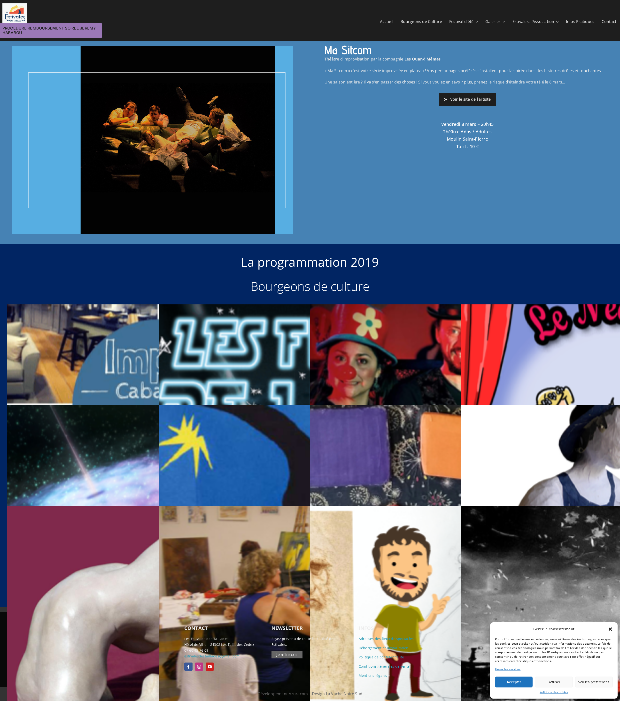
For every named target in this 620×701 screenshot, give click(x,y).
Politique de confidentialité (381, 657)
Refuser (554, 682)
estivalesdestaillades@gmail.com (212, 656)
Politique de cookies (554, 692)
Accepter (514, 682)
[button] (610, 629)
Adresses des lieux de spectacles (386, 638)
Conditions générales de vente (384, 666)
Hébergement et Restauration (383, 648)
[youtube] (210, 667)
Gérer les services (507, 669)
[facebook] (188, 667)
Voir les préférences (594, 682)
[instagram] (199, 667)
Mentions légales (373, 675)
